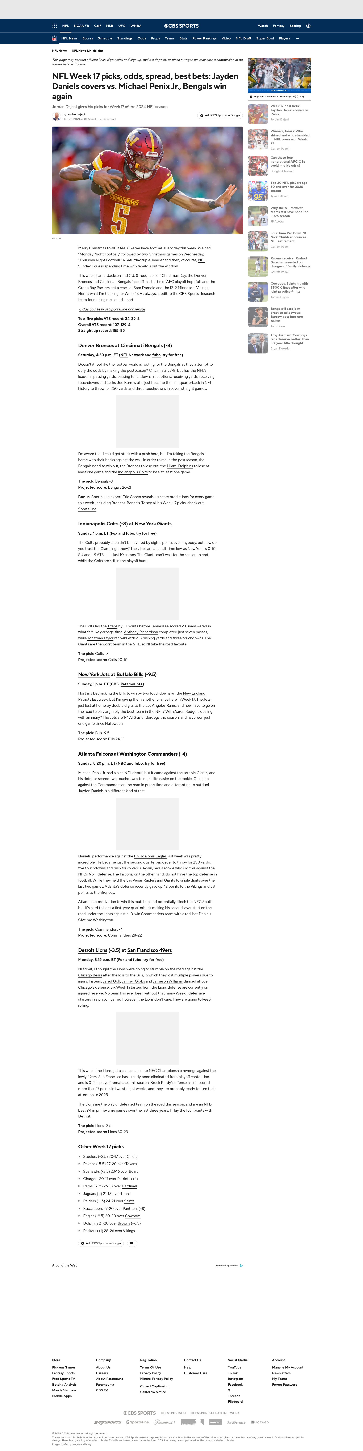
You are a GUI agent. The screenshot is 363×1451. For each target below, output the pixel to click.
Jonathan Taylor (100, 638)
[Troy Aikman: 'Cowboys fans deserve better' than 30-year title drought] (258, 343)
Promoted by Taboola (227, 1265)
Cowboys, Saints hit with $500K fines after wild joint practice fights (289, 287)
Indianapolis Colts (133, 472)
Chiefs (132, 1156)
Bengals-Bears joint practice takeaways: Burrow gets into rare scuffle (287, 315)
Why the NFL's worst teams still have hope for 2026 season (289, 212)
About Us (103, 1367)
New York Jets (94, 674)
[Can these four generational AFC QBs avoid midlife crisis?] (258, 166)
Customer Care (195, 1373)
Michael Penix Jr (91, 773)
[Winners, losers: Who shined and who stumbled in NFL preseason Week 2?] (258, 139)
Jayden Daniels (91, 791)
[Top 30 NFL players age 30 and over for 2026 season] (258, 191)
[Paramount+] (165, 1421)
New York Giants (153, 524)
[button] (297, 38)
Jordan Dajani (76, 114)
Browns (124, 1223)
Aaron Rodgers (186, 711)
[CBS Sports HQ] (173, 1412)
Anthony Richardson (141, 632)
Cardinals (129, 1186)
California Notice (153, 1392)
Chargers (90, 1178)
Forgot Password (284, 1385)
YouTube (234, 1367)
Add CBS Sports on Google (222, 115)
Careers (102, 1373)
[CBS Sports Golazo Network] (215, 1412)
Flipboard (235, 1402)
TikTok (233, 1373)
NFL (201, 260)
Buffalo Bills (129, 674)
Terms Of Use (150, 1367)
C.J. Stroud (138, 275)
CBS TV (102, 1390)
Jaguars (89, 1193)
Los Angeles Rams (160, 705)
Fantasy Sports (63, 1373)
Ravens (89, 1164)
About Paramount (109, 1379)
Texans (131, 1164)
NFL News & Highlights (88, 51)
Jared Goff (111, 981)
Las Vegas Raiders (141, 880)
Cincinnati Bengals (115, 281)
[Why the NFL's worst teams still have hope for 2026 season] (258, 216)
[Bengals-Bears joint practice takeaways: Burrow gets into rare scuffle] (258, 317)
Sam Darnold (144, 287)
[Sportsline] (137, 1422)
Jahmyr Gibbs (133, 981)
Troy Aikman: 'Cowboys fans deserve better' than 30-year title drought (290, 339)
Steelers (90, 1156)
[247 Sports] (107, 1421)
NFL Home (59, 51)
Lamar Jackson (108, 275)
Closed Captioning (154, 1386)
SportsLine (87, 509)
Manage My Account (287, 1367)
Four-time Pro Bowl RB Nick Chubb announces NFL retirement (288, 237)
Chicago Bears (90, 975)
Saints (129, 1201)
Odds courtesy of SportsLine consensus (112, 309)
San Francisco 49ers (149, 950)
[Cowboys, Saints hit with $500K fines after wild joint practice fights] (258, 292)
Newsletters (281, 1373)
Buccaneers (93, 1208)
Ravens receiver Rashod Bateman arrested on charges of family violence (290, 262)
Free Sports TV (63, 1379)
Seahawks (91, 1171)
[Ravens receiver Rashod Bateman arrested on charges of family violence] (258, 266)
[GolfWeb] (260, 1422)
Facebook (235, 1385)
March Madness (64, 1390)
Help (187, 1367)
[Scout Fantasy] (236, 1422)
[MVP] (215, 1420)
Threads (234, 1396)
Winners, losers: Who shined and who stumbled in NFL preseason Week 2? (290, 137)
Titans (112, 626)
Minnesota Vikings (193, 287)
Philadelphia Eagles (150, 856)
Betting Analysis (64, 1385)
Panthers (130, 1208)
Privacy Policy (150, 1373)
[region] (279, 75)
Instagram (235, 1379)
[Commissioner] (192, 1420)
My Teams (279, 1379)
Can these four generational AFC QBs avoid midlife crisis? (288, 162)
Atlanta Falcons (95, 754)
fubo (156, 355)
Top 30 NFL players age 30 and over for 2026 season (289, 187)
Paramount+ (132, 684)
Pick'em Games (63, 1367)
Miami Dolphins (180, 466)
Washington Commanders (148, 754)
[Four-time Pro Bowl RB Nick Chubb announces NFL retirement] (258, 241)
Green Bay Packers (94, 287)
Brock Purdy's (162, 1082)
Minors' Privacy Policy (156, 1379)
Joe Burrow (126, 382)
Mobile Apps (62, 1396)
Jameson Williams (168, 981)
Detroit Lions (92, 950)
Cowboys (133, 1216)
